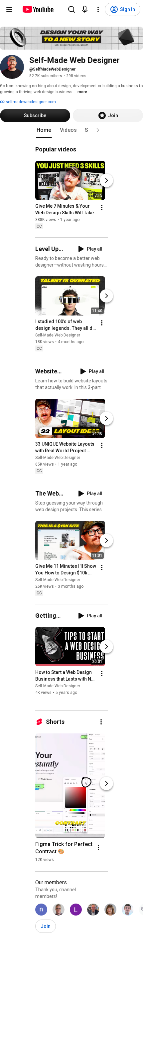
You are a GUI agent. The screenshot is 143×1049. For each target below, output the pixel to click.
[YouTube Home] (37, 9)
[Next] (106, 180)
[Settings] (98, 9)
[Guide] (9, 9)
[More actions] (101, 207)
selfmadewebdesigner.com (30, 102)
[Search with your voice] (84, 9)
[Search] (71, 9)
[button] (98, 130)
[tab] (44, 130)
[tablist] (71, 130)
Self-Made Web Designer (57, 335)
